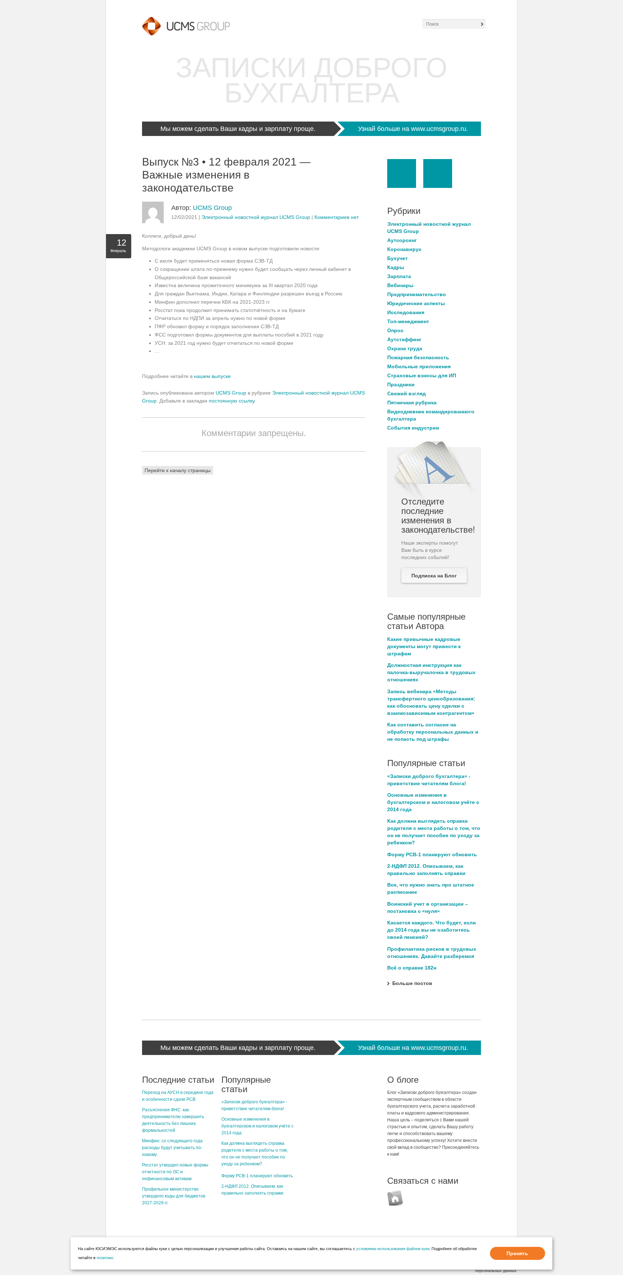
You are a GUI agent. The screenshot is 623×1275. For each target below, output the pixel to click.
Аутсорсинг (402, 240)
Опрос (395, 330)
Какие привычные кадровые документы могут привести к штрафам (424, 646)
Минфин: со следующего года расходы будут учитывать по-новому (172, 1147)
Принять (517, 1253)
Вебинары (400, 285)
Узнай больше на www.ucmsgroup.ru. (413, 128)
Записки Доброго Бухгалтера (311, 80)
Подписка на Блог (434, 576)
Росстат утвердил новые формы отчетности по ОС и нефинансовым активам (175, 1171)
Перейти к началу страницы (178, 470)
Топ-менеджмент (408, 321)
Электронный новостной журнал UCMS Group (256, 217)
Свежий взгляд (406, 393)
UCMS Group (212, 207)
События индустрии (413, 428)
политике (105, 1258)
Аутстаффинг (404, 339)
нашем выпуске (212, 376)
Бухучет (397, 258)
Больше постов (412, 983)
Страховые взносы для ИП (421, 375)
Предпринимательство (416, 294)
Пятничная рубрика (412, 402)
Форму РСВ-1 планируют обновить (432, 854)
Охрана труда (404, 348)
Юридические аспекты (416, 303)
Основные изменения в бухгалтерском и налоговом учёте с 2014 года (433, 802)
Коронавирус (404, 249)
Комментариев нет (336, 217)
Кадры (395, 267)
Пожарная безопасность (418, 357)
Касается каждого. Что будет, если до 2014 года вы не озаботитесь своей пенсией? (431, 930)
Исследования (405, 312)
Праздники (401, 384)
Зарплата (399, 276)
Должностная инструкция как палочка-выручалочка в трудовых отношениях (431, 672)
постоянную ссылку (232, 401)
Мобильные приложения (419, 366)
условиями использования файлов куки (392, 1249)
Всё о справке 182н (411, 968)
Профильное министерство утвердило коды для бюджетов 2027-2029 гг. (173, 1196)
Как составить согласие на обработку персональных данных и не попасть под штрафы (432, 732)
